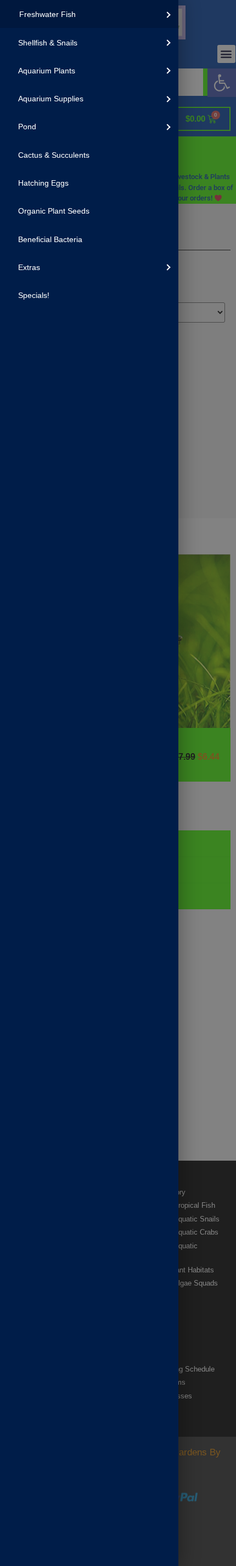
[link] (89, 14)
